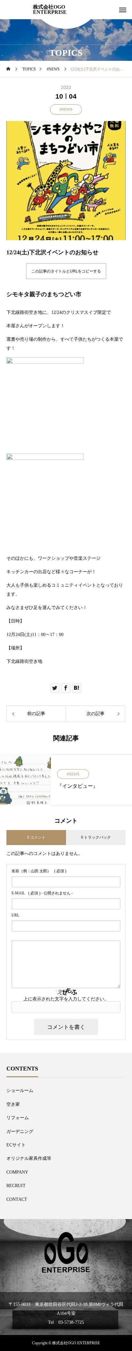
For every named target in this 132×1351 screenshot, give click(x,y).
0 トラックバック (96, 837)
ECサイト (16, 1145)
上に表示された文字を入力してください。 (66, 999)
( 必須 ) (39, 871)
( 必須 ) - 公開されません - (42, 893)
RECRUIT (16, 1185)
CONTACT (16, 1199)
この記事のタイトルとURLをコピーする (66, 271)
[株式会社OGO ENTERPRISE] (66, 1252)
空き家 (13, 1104)
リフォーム (17, 1117)
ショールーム (19, 1090)
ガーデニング (19, 1131)
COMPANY (17, 1172)
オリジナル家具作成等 (28, 1158)
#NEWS (66, 109)
